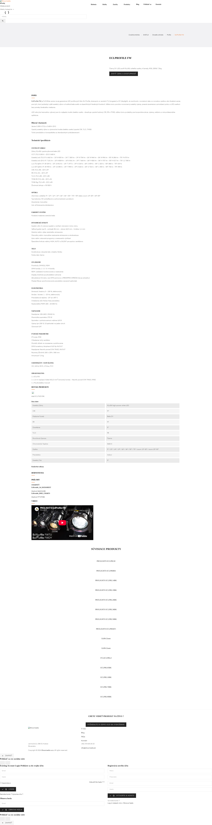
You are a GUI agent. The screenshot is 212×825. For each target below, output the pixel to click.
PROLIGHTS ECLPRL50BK (106, 619)
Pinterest (114, 64)
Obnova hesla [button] (128, 803)
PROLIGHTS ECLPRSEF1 (106, 629)
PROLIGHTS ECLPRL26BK (106, 600)
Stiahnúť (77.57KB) (38, 497)
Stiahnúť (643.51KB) (38, 491)
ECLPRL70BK (106, 687)
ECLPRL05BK (106, 668)
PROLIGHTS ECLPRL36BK (106, 609)
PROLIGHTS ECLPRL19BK (106, 590)
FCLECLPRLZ (106, 658)
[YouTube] (139, 745)
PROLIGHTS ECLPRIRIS (106, 571)
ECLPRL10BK (106, 677)
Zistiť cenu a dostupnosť (123, 74)
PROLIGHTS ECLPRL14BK (106, 580)
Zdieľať (110, 64)
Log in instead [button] (113, 803)
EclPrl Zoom (106, 638)
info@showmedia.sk (88, 748)
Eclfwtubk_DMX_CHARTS (40, 493)
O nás (83, 729)
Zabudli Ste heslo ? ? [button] (96, 782)
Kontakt (84, 741)
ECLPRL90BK (106, 697)
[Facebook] (135, 745)
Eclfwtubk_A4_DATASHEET (41, 487)
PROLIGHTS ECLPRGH (106, 561)
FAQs (83, 737)
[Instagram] (143, 745)
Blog (83, 733)
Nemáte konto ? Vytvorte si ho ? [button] (11, 794)
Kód (32, 396)
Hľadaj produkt (5, 6)
